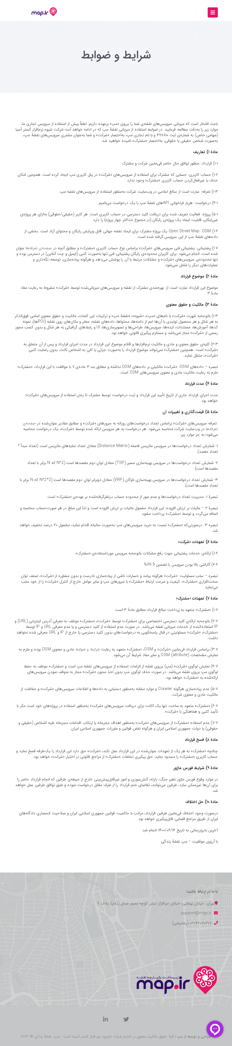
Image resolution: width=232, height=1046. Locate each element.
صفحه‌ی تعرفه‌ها (38, 248)
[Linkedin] (105, 1020)
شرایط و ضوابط (87, 649)
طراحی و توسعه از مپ (194, 1037)
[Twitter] (126, 1020)
